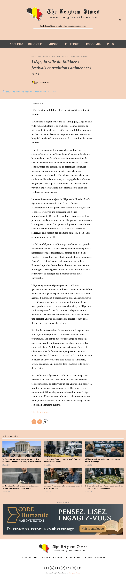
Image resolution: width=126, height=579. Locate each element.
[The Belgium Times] (63, 13)
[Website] (74, 568)
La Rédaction (44, 82)
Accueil (34, 56)
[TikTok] (63, 568)
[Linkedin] (52, 568)
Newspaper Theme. (74, 573)
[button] (120, 20)
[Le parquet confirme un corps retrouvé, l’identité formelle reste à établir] (63, 449)
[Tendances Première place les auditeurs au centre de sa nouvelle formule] (63, 476)
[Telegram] (57, 568)
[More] (45, 421)
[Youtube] (80, 568)
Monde (40, 56)
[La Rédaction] (35, 82)
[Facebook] (34, 421)
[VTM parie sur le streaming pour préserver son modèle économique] (104, 449)
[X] (39, 421)
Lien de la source (40, 412)
